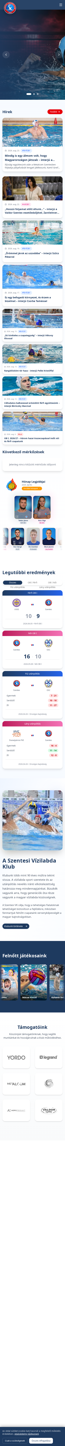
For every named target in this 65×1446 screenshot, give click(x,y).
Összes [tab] (12, 582)
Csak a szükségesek (15, 1440)
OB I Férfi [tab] (32, 582)
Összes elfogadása (41, 1440)
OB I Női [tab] (52, 582)
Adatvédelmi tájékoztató (27, 1433)
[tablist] (32, 582)
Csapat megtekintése (17, 85)
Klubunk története (13, 926)
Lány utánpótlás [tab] (47, 587)
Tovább (53, 111)
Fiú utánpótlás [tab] (17, 587)
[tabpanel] (32, 679)
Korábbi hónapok (31, 488)
